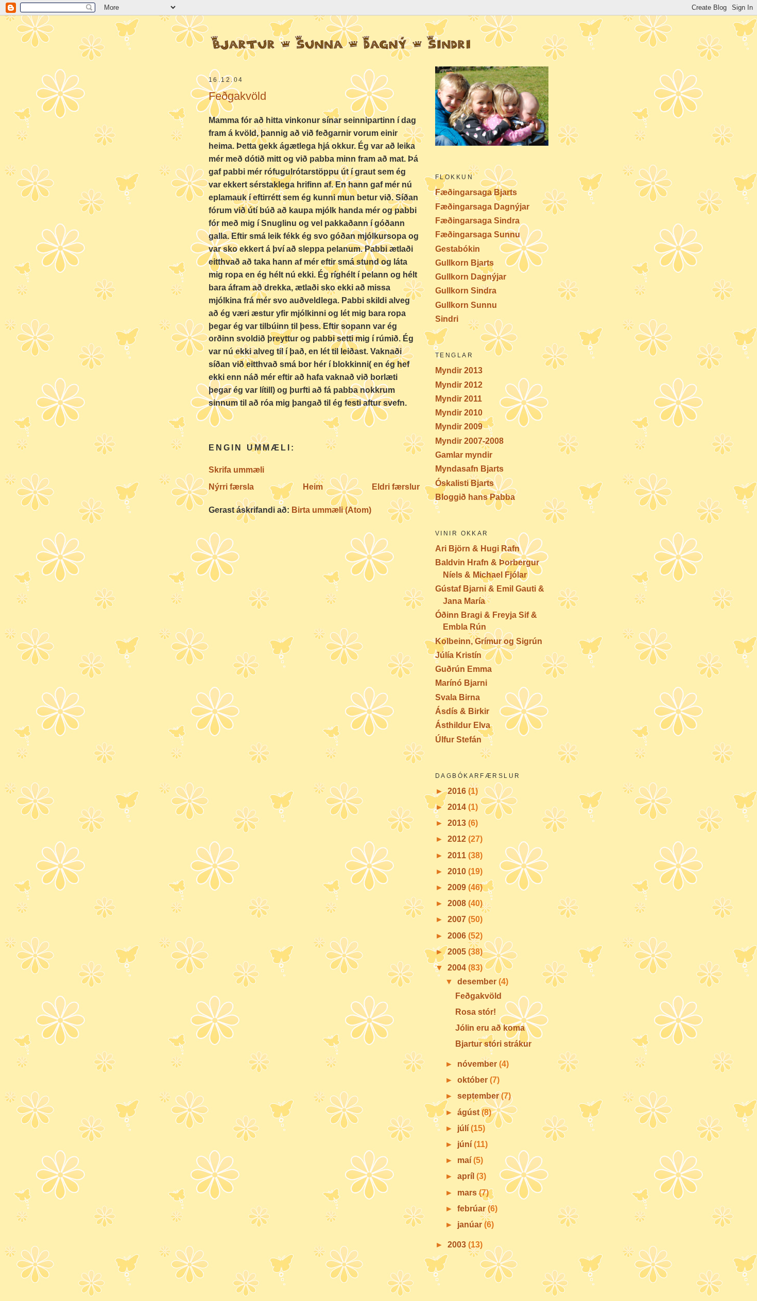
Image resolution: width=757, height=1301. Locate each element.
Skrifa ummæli (236, 469)
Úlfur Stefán (458, 739)
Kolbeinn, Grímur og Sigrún (488, 641)
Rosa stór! (475, 1012)
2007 (458, 919)
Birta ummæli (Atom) (331, 510)
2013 (458, 823)
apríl (466, 1176)
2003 (458, 1244)
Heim (313, 486)
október (473, 1080)
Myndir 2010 (459, 412)
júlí (464, 1128)
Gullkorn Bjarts (464, 262)
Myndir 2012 (459, 384)
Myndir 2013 (459, 370)
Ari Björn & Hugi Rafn (477, 548)
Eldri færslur (396, 486)
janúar (470, 1224)
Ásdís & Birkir (462, 711)
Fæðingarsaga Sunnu (477, 234)
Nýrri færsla (231, 486)
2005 (458, 951)
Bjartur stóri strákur (493, 1043)
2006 (458, 935)
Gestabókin (457, 249)
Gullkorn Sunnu (466, 305)
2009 (458, 887)
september (479, 1095)
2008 (458, 903)
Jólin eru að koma (490, 1028)
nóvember (478, 1064)
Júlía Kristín (458, 655)
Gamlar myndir (463, 454)
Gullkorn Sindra (465, 290)
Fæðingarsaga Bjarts (476, 192)
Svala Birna (457, 697)
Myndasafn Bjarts (469, 468)
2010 (458, 871)
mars (468, 1192)
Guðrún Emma (463, 669)
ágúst (469, 1112)
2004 (458, 967)
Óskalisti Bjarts (464, 483)
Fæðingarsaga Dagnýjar (482, 206)
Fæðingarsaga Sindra (477, 220)
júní (465, 1144)
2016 (458, 791)
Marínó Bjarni (461, 683)
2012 (458, 839)
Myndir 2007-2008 (469, 441)
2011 (458, 855)
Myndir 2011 (458, 398)
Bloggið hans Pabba (475, 497)
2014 (458, 807)
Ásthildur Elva (462, 725)
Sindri (446, 319)
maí (465, 1160)
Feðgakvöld (237, 96)
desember (477, 981)
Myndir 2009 (459, 426)
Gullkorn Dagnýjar (470, 276)
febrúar (472, 1208)
